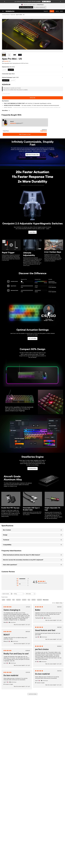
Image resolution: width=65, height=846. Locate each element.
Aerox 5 (12, 121)
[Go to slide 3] (15, 55)
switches (33, 599)
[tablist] (46, 11)
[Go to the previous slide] (4, 1)
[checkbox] (3, 120)
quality (3, 599)
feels (13, 599)
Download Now (33, 469)
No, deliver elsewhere (39, 7)
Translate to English (40, 682)
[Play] (11, 245)
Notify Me (32, 97)
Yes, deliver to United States (26, 7)
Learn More (33, 233)
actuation (24, 599)
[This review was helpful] (26, 624)
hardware (9, 599)
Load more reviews (33, 694)
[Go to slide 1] (4, 55)
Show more (45, 599)
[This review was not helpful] (28, 624)
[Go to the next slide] (60, 1)
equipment (39, 599)
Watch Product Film (33, 154)
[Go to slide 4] (20, 55)
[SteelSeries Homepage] (10, 11)
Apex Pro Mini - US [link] (20, 14)
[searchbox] (6, 594)
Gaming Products (6, 14)
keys (29, 599)
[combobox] (18, 594)
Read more (22, 619)
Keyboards (13, 14)
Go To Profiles (33, 339)
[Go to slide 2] (9, 55)
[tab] (46, 11)
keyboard (18, 599)
